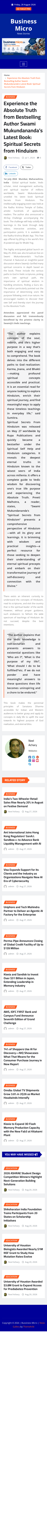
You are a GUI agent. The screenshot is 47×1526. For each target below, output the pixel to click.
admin (11, 849)
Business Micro (23, 24)
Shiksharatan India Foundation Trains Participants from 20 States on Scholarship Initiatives (23, 1215)
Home (7, 75)
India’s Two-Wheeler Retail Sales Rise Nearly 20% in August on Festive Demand (23, 802)
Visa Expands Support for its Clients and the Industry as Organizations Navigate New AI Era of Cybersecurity (23, 875)
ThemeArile (28, 1326)
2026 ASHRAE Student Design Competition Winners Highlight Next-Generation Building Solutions (23, 1178)
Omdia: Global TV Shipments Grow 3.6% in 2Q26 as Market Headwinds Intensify (22, 1094)
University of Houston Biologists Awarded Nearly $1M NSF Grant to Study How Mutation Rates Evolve (23, 1251)
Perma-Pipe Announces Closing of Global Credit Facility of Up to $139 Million (23, 944)
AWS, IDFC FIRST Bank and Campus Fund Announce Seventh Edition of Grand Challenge (20, 1017)
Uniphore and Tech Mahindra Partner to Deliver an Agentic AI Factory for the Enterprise (23, 910)
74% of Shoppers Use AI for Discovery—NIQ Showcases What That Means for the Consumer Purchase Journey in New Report (23, 1056)
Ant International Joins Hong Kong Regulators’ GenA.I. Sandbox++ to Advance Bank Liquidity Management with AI (22, 838)
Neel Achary (14, 157)
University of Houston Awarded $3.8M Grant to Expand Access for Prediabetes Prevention (23, 1285)
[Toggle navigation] (23, 64)
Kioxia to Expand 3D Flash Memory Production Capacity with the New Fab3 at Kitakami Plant (23, 1129)
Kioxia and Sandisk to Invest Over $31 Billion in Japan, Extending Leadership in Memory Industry (21, 980)
